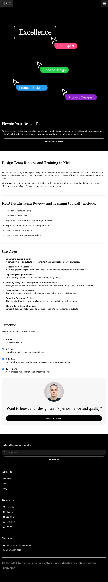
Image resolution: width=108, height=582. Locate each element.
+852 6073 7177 (13, 550)
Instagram (10, 522)
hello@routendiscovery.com (18, 545)
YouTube (10, 517)
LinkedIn (10, 507)
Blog (5, 488)
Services (7, 478)
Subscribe (54, 459)
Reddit (9, 526)
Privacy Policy (8, 568)
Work (5, 483)
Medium (9, 512)
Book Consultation (54, 141)
